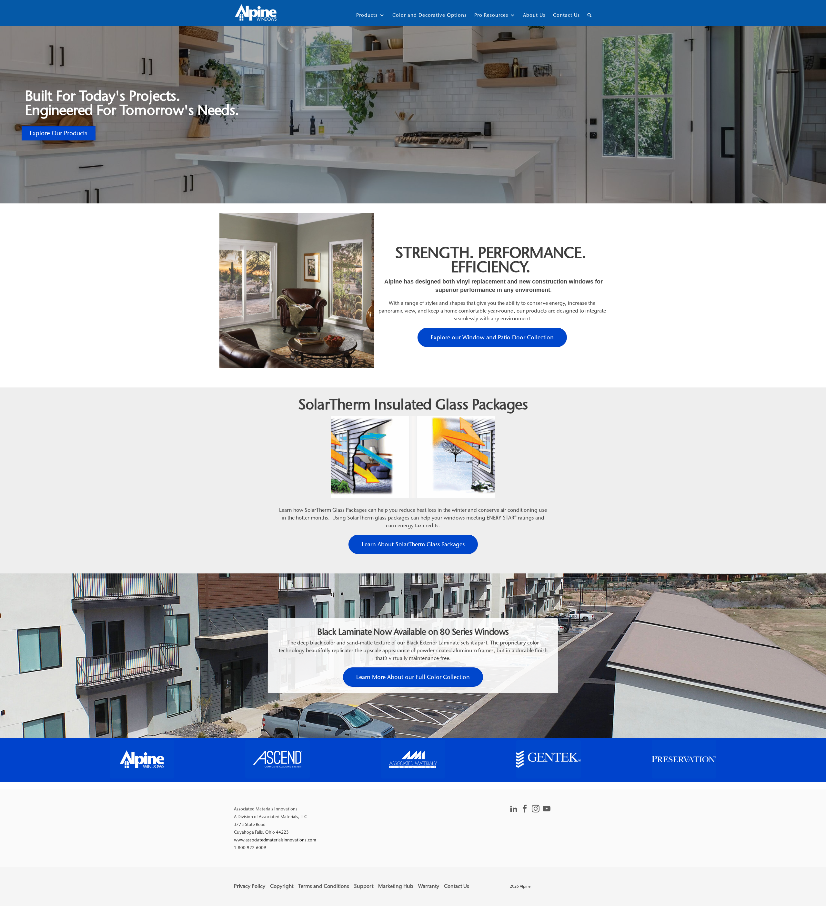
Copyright (281, 886)
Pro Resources (491, 15)
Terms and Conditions (323, 886)
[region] (413, 760)
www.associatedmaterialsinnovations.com (275, 839)
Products (367, 15)
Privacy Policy (249, 886)
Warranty (428, 886)
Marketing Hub (395, 886)
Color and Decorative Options (429, 15)
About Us (534, 15)
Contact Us (566, 15)
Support (363, 886)
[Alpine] (255, 13)
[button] (142, 759)
